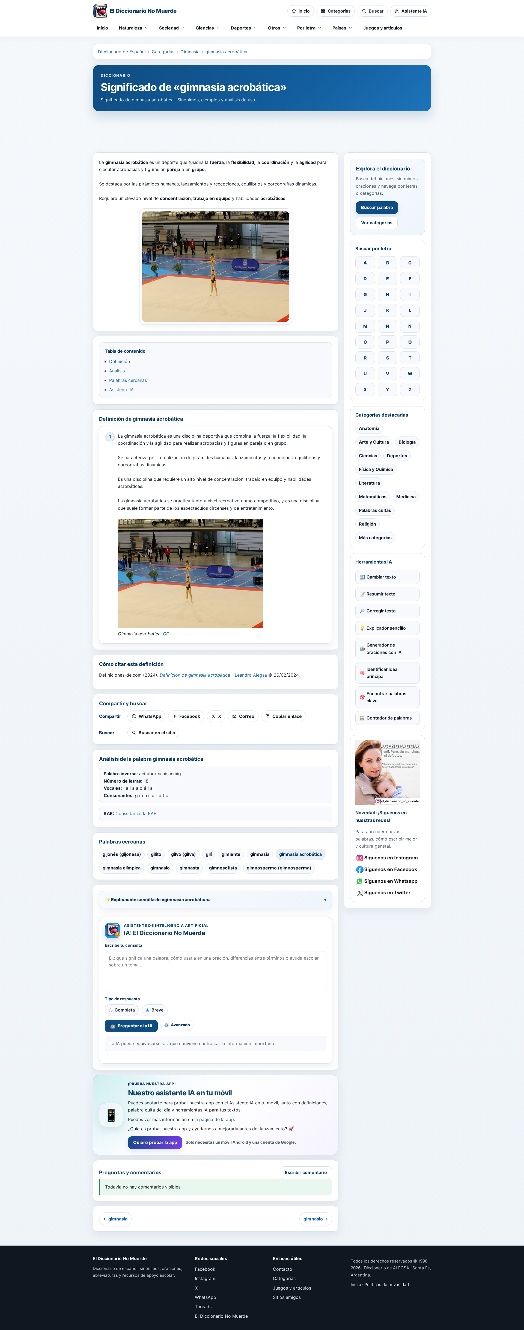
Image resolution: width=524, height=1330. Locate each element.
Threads (203, 1306)
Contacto (282, 1269)
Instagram (205, 1278)
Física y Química (376, 469)
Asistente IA (121, 389)
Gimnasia (190, 51)
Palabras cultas (375, 510)
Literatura (369, 483)
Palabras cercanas (128, 380)
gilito (156, 854)
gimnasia (259, 854)
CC (166, 633)
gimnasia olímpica (122, 868)
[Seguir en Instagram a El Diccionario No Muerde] (387, 772)
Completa (125, 1010)
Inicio (102, 28)
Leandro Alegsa (251, 675)
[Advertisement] (262, 129)
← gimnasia (115, 1219)
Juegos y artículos (382, 28)
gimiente (231, 854)
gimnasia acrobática (226, 51)
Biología (407, 442)
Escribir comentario (306, 1172)
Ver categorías (376, 222)
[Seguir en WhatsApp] (387, 881)
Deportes (397, 455)
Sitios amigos (287, 1297)
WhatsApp (205, 1297)
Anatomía (369, 428)
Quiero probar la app (155, 1142)
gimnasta (189, 868)
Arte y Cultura (374, 442)
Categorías (163, 51)
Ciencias (368, 455)
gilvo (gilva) (183, 854)
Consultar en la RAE (135, 813)
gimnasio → (315, 1219)
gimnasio (160, 868)
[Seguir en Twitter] (387, 893)
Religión (367, 524)
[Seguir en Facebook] (387, 870)
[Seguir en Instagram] (387, 858)
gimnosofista (223, 868)
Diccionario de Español (122, 51)
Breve (157, 1010)
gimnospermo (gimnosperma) (279, 868)
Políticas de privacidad (386, 1284)
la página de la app (214, 1119)
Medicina (406, 496)
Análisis (117, 370)
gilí (209, 854)
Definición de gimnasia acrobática (195, 675)
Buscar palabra (377, 207)
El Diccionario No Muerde (221, 1316)
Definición (119, 361)
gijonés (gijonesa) (122, 854)
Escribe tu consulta (123, 945)
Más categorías (375, 537)
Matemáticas (372, 496)
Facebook (205, 1269)
